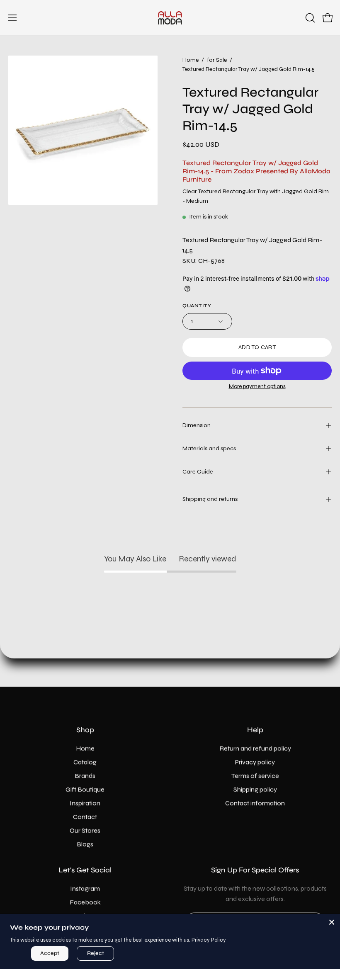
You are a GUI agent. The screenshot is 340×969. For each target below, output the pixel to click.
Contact (85, 817)
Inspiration (85, 803)
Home (190, 59)
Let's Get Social (85, 870)
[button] (309, 18)
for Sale (217, 59)
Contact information (255, 803)
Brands (85, 776)
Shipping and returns (210, 499)
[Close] (332, 922)
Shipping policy (255, 789)
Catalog (85, 762)
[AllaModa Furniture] (170, 17)
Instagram (85, 888)
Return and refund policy (255, 748)
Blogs (85, 844)
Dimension (196, 425)
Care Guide (197, 471)
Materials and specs (209, 448)
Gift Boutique (85, 789)
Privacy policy (255, 762)
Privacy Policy (209, 940)
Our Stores (85, 830)
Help (255, 730)
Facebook (85, 902)
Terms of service (255, 776)
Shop (85, 730)
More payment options (257, 386)
